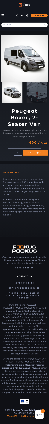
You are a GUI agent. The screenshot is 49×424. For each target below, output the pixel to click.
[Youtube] (22, 15)
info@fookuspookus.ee (30, 416)
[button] (3, 58)
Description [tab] (11, 173)
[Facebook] (27, 15)
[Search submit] (45, 25)
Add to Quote (36, 153)
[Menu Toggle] (2, 15)
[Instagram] (17, 15)
